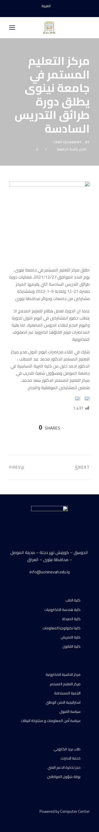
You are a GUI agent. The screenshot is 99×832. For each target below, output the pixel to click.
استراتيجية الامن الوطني (63, 702)
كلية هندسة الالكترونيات (62, 609)
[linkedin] (20, 819)
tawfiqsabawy (67, 142)
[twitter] (30, 819)
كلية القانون (72, 646)
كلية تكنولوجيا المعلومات (62, 628)
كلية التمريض (71, 637)
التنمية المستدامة (67, 693)
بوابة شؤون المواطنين (64, 776)
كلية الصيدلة (71, 618)
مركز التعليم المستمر (65, 684)
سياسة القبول (70, 711)
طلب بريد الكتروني (67, 749)
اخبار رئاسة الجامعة (71, 149)
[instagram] (59, 11)
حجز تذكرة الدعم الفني (64, 767)
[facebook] (40, 11)
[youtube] (49, 11)
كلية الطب (73, 600)
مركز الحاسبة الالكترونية (63, 674)
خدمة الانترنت (70, 758)
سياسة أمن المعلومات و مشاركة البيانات (51, 720)
